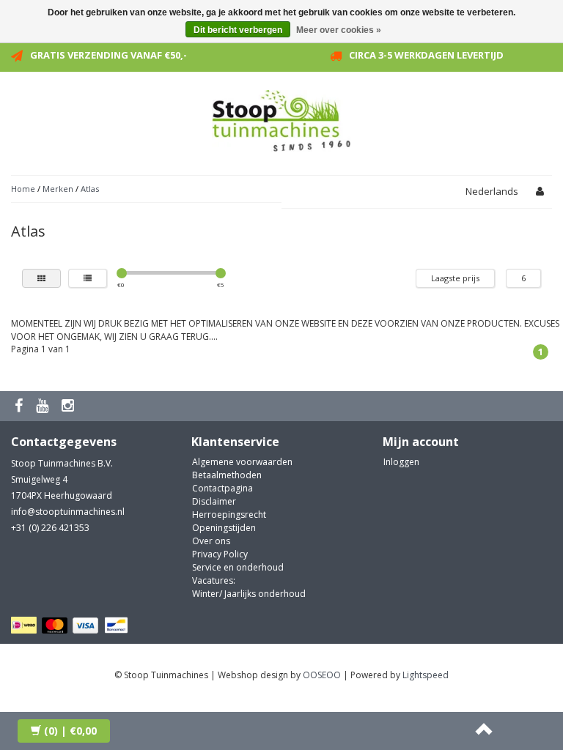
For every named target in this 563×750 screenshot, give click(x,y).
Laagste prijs (455, 277)
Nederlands (492, 191)
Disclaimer (214, 501)
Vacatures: (213, 580)
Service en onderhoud (238, 567)
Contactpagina (222, 488)
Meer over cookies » (338, 30)
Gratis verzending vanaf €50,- (108, 55)
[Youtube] (44, 406)
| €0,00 (70, 731)
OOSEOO (322, 675)
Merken (58, 188)
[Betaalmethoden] (71, 626)
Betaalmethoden (227, 475)
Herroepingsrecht (229, 514)
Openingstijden (224, 527)
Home (23, 188)
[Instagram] (70, 406)
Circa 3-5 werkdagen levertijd (426, 55)
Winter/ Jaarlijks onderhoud (249, 593)
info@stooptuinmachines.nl (68, 511)
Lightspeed (425, 675)
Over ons (211, 541)
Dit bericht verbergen (238, 30)
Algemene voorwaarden (242, 462)
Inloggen (401, 462)
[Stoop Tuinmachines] (281, 118)
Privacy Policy (220, 554)
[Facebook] (20, 406)
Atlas (90, 188)
